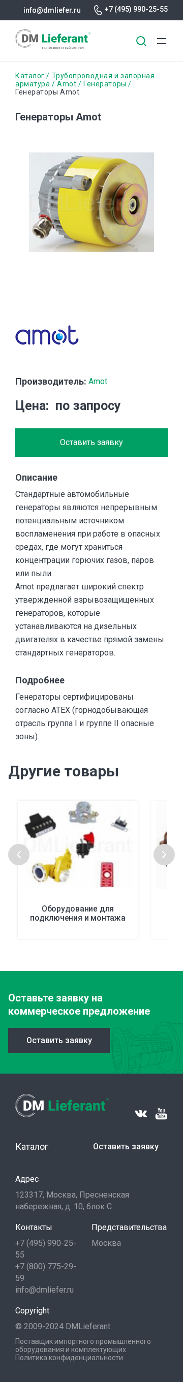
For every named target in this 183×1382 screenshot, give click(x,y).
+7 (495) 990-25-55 (136, 9)
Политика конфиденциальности (69, 1358)
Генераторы (105, 84)
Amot (66, 84)
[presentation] (18, 854)
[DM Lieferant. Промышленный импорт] (52, 46)
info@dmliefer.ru (52, 10)
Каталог (30, 76)
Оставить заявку (91, 442)
